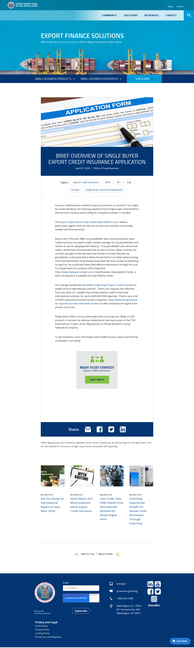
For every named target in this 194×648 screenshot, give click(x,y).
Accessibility (41, 625)
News (170, 6)
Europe (75, 189)
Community (109, 15)
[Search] (189, 15)
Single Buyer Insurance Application (104, 189)
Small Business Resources (99, 78)
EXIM (107, 182)
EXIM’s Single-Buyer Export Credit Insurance (110, 285)
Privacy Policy (42, 629)
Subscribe (142, 78)
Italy (129, 182)
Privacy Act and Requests (48, 636)
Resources (151, 15)
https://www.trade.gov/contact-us (73, 272)
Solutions (130, 15)
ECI (118, 182)
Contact (171, 15)
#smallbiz (154, 605)
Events (180, 6)
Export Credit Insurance (85, 182)
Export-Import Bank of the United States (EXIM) (85, 222)
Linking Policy (42, 633)
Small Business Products (53, 78)
